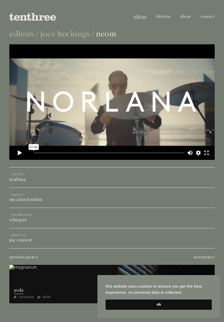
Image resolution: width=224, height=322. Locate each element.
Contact (207, 17)
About (185, 17)
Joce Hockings (65, 34)
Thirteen (163, 17)
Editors (140, 17)
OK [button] (159, 304)
